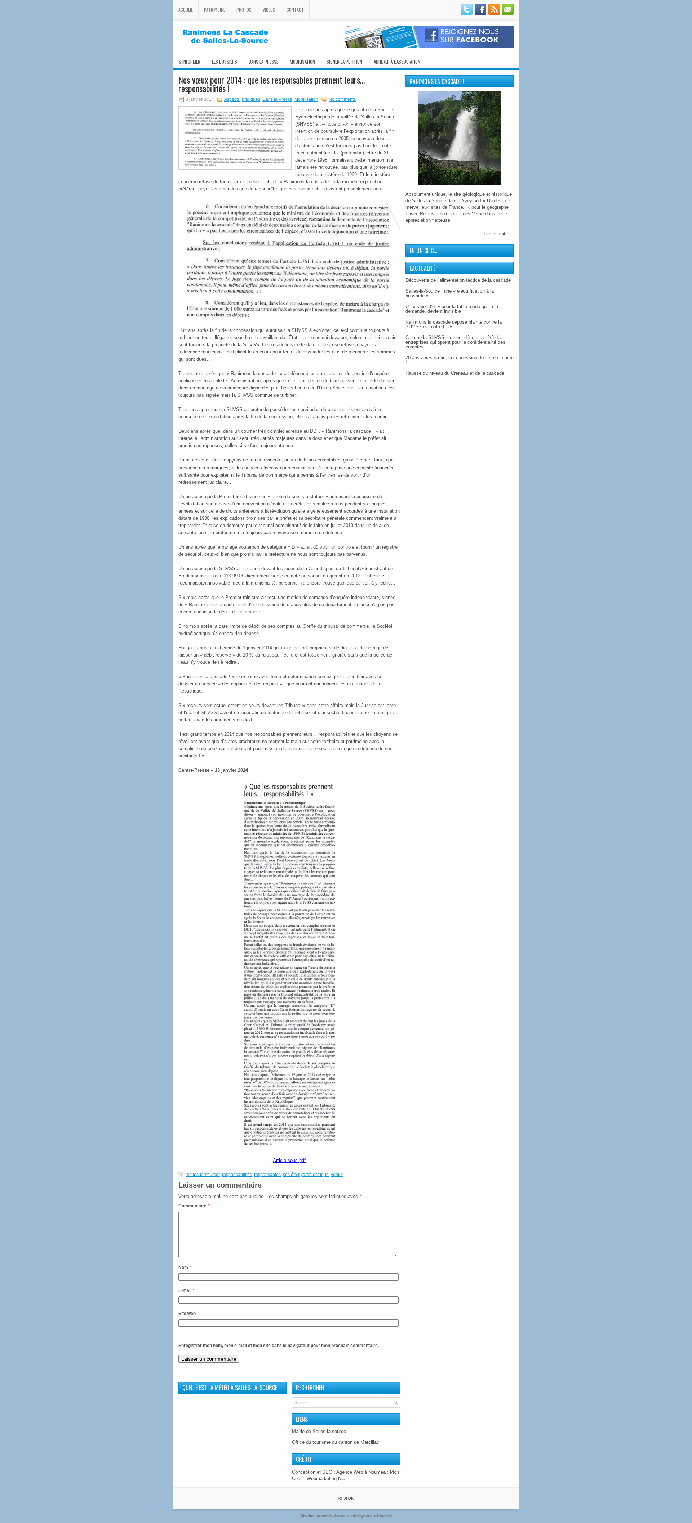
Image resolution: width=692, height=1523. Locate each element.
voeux (337, 1174)
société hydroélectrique (306, 1174)
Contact (295, 9)
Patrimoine (214, 9)
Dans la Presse (277, 99)
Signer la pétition (344, 61)
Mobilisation (302, 61)
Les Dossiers (224, 61)
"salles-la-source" (203, 1174)
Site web (187, 1313)
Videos (269, 9)
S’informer (189, 61)
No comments (342, 99)
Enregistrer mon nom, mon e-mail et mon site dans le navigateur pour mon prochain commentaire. (278, 1345)
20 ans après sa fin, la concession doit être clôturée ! (459, 360)
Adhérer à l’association (397, 61)
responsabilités (237, 1174)
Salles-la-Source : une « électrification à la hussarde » (449, 293)
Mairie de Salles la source (319, 1431)
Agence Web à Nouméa (361, 1472)
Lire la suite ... (499, 233)
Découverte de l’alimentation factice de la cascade (458, 280)
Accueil (185, 9)
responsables (267, 1174)
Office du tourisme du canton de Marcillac (335, 1442)
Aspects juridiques (242, 99)
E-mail (186, 1290)
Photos (244, 9)
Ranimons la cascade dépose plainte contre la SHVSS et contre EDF (453, 324)
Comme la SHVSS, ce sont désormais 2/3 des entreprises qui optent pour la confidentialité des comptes (455, 342)
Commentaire (193, 1205)
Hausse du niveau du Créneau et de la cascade (454, 373)
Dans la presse (263, 61)
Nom (184, 1267)
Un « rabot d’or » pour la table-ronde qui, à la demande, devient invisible (451, 309)
